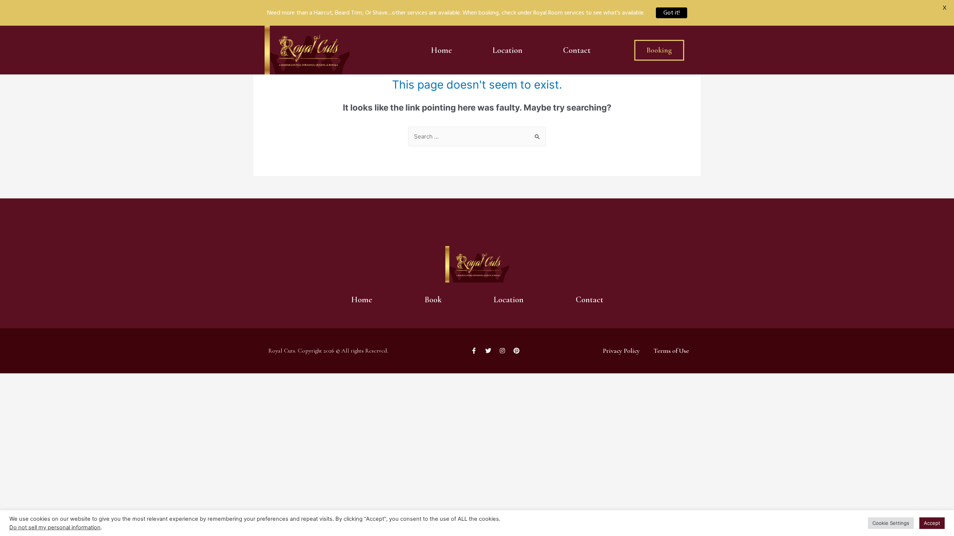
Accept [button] (932, 523)
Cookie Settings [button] (890, 523)
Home (441, 50)
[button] (659, 50)
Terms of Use (671, 351)
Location (507, 50)
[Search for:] (477, 136)
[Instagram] (502, 351)
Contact (577, 50)
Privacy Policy (621, 351)
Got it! (671, 12)
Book (433, 299)
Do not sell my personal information (55, 527)
